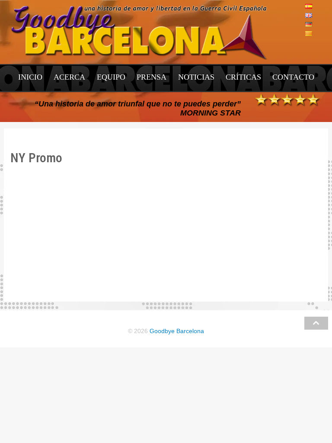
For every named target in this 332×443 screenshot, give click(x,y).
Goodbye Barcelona (177, 330)
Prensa (151, 77)
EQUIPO (111, 77)
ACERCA (69, 77)
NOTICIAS (196, 77)
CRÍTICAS (243, 77)
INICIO (30, 77)
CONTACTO (293, 77)
